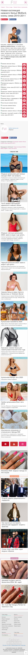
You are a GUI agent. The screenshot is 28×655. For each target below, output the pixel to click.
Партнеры (23, 645)
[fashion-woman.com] (13, 2)
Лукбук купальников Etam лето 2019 (12, 403)
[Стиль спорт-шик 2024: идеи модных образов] (14, 538)
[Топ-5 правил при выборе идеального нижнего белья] (14, 192)
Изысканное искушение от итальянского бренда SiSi (11, 431)
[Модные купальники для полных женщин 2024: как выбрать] (14, 163)
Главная (3, 7)
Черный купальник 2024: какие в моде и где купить (13, 263)
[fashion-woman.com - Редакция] (4, 129)
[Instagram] (22, 444)
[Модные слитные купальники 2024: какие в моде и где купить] (14, 222)
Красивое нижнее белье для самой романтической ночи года (13, 349)
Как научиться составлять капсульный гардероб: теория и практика (13, 524)
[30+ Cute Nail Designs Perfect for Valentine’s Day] (14, 594)
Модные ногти (23, 451)
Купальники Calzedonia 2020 (11, 321)
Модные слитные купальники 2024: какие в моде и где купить (12, 234)
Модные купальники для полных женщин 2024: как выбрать (13, 175)
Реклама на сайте (7, 645)
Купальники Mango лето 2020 (12, 377)
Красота (15, 614)
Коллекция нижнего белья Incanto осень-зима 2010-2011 (13, 142)
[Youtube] (14, 444)
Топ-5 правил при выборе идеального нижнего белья (11, 204)
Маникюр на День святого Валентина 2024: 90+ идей (11, 581)
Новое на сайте (14, 558)
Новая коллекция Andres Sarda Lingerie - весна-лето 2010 (13, 147)
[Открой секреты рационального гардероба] (14, 487)
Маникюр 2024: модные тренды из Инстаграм (14, 471)
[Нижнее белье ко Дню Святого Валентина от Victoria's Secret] (14, 281)
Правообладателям (15, 645)
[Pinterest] (5, 444)
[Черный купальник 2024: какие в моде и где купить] (14, 251)
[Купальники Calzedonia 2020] (14, 310)
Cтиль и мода (9, 7)
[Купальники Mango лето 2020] (14, 366)
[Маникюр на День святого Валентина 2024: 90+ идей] (14, 569)
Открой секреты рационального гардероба (13, 499)
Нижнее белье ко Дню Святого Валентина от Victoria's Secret (12, 293)
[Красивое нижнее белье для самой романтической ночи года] (14, 337)
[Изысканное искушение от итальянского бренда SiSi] (14, 419)
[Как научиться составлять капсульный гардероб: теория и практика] (14, 512)
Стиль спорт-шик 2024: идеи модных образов (12, 550)
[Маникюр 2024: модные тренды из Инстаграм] (14, 459)
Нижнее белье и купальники (20, 7)
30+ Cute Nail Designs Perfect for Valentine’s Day (14, 606)
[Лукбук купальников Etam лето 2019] (14, 391)
